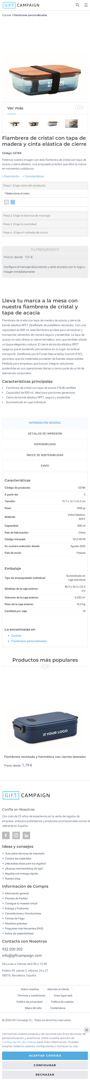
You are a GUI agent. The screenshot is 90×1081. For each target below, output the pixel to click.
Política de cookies (62, 1001)
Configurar (45, 1065)
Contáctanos (57, 1008)
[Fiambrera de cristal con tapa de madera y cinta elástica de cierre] (45, 59)
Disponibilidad (45, 444)
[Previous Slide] (77, 107)
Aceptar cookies (45, 1055)
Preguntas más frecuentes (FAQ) (24, 928)
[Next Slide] (81, 107)
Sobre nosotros (30, 989)
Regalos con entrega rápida (21, 873)
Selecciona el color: (17, 193)
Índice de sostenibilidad (45, 455)
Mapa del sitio (33, 1008)
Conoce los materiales (18, 858)
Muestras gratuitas (16, 923)
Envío (45, 465)
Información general (17, 893)
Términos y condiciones (31, 995)
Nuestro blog (12, 878)
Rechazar (45, 1074)
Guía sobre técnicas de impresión (25, 853)
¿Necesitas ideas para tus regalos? (25, 863)
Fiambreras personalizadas (30, 15)
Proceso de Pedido (16, 898)
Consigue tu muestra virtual (21, 903)
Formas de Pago (14, 918)
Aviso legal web (63, 995)
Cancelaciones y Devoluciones (23, 913)
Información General (45, 422)
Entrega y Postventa (16, 908)
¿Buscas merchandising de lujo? (24, 868)
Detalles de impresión (45, 433)
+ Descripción (10, 176)
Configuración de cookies (19, 1042)
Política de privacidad (29, 1001)
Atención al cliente (58, 989)
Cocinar (6, 15)
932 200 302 (12, 949)
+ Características (33, 176)
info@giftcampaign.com (22, 955)
